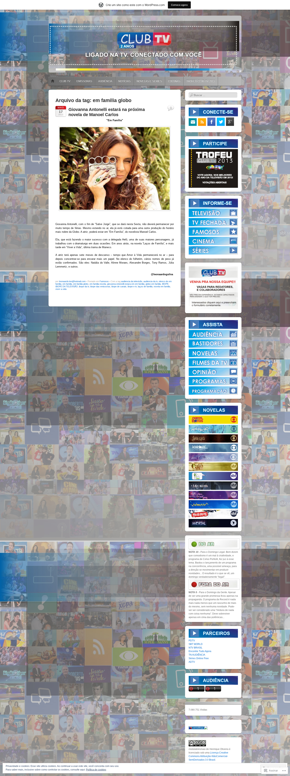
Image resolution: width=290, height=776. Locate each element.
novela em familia (162, 286)
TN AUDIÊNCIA (197, 654)
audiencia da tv (150, 281)
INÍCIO (52, 81)
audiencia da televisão (131, 281)
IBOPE (165, 284)
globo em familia (153, 284)
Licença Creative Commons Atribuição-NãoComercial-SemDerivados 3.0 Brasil (208, 756)
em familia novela (98, 284)
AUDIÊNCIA (105, 81)
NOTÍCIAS (124, 81)
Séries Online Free (199, 658)
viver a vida (60, 289)
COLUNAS (174, 81)
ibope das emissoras (100, 286)
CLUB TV (65, 81)
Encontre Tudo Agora (200, 651)
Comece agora (179, 4)
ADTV (192, 662)
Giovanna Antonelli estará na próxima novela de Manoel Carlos (106, 112)
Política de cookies (96, 769)
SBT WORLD (196, 644)
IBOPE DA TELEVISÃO (66, 286)
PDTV (192, 640)
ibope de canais (118, 286)
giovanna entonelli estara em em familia (125, 284)
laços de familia (145, 286)
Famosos (104, 281)
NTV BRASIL (195, 647)
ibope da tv (84, 286)
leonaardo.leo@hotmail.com (72, 281)
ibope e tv (132, 286)
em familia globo (80, 284)
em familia (67, 284)
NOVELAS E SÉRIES (149, 81)
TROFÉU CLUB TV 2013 (200, 81)
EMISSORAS (84, 81)
